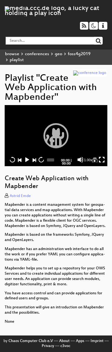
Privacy (48, 346)
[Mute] (80, 159)
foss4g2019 (79, 54)
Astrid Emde (20, 196)
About (64, 341)
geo (58, 54)
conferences (37, 54)
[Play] (56, 135)
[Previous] (19, 159)
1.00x (88, 160)
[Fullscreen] (102, 159)
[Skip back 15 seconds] (12, 159)
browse (12, 54)
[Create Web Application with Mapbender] (94, 159)
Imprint (97, 341)
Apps (80, 341)
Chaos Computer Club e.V (30, 341)
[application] (56, 135)
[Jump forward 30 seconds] (41, 159)
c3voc (65, 346)
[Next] (34, 159)
